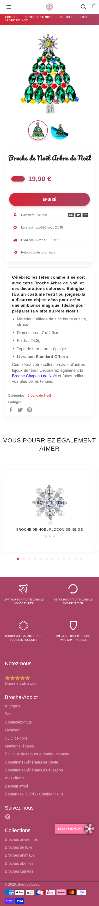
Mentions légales (19, 746)
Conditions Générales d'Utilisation (34, 770)
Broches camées (19, 871)
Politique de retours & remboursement (37, 754)
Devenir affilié (16, 786)
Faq (8, 714)
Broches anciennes (21, 839)
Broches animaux (20, 855)
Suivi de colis (16, 738)
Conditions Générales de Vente (31, 762)
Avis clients (14, 778)
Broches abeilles (19, 863)
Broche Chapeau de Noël (34, 376)
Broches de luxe (18, 847)
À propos (12, 706)
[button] (18, 558)
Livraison (12, 730)
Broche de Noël (39, 395)
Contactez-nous (18, 722)
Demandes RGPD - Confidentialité (34, 794)
